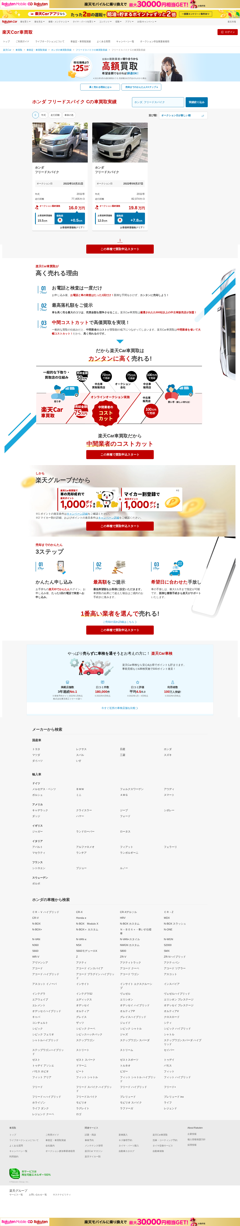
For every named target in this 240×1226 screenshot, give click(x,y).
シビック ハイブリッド (177, 1028)
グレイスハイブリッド (133, 1016)
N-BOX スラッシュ (175, 923)
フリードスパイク (86, 1096)
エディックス (84, 999)
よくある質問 (103, 41)
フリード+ (170, 1086)
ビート (80, 1071)
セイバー (169, 1049)
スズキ (168, 754)
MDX (167, 917)
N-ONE (168, 929)
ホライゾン (38, 1102)
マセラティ (38, 852)
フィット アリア (41, 1077)
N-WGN (168, 939)
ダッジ (36, 816)
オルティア (82, 1011)
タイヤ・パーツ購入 (129, 1145)
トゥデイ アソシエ (43, 1065)
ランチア (81, 852)
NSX (78, 945)
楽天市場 (232, 21)
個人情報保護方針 (197, 1139)
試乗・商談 (90, 1134)
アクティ (81, 962)
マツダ (36, 754)
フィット (169, 1071)
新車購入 (123, 1134)
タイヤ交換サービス (163, 1145)
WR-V (35, 956)
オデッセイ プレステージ (179, 1005)
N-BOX (36, 923)
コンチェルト (40, 1022)
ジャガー (37, 831)
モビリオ (81, 1102)
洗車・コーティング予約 (165, 1140)
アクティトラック (130, 962)
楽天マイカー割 (92, 1156)
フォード (125, 816)
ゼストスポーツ (129, 1059)
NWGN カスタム (130, 945)
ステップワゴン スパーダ (135, 1040)
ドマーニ (81, 1065)
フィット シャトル (87, 1077)
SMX (167, 950)
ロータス (125, 831)
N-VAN (36, 939)
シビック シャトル (131, 1028)
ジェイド (125, 1022)
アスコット (170, 974)
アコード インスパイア (89, 968)
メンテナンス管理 (94, 1145)
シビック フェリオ (43, 1034)
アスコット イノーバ (44, 983)
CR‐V (35, 917)
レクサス (81, 749)
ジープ (124, 810)
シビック (37, 1028)
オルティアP (127, 1011)
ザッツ (80, 1022)
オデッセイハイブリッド (46, 1011)
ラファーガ (126, 1108)
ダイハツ (37, 760)
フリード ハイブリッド (133, 1086)
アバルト (37, 846)
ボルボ (36, 883)
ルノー (124, 868)
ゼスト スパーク (85, 1059)
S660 (35, 950)
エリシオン (126, 999)
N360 (35, 945)
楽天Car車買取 (160, 1134)
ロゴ (78, 1114)
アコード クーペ (129, 968)
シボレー (169, 810)
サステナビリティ (62, 1194)
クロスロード (172, 1016)
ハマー (80, 816)
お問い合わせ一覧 (38, 1194)
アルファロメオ (85, 846)
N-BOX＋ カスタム (87, 929)
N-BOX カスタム (130, 923)
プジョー (81, 868)
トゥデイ (169, 1059)
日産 (122, 749)
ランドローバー (85, 831)
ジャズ (124, 1034)
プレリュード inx (174, 1096)
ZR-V (123, 956)
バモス (168, 1065)
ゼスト (36, 1059)
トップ (6, 41)
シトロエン (38, 868)
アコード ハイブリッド (45, 974)
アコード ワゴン (129, 974)
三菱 (122, 754)
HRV (122, 917)
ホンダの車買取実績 (61, 50)
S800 (123, 950)
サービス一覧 (16, 1194)
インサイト (82, 983)
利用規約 (13, 1156)
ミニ (78, 794)
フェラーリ (170, 846)
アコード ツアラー (175, 968)
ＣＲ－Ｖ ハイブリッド (45, 911)
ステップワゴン (85, 1040)
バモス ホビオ (40, 1071)
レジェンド (170, 1108)
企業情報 (192, 1134)
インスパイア (172, 983)
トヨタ (36, 749)
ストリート (82, 1049)
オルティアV (171, 1011)
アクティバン (172, 962)
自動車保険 (158, 1151)
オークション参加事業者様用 (154, 41)
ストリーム (126, 1049)
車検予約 (89, 1140)
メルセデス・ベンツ (44, 789)
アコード (37, 968)
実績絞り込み (197, 102)
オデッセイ (82, 1005)
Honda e (81, 917)
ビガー (124, 1071)
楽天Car (7, 50)
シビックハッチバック (89, 1034)
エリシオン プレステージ (179, 999)
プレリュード (128, 1096)
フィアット (126, 846)
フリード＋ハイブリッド (46, 1096)
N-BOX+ (37, 929)
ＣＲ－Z (168, 911)
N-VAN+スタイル (130, 939)
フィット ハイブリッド (177, 1077)
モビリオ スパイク (131, 1102)
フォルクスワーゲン (132, 789)
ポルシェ (37, 794)
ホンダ (168, 749)
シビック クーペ (85, 1028)
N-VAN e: (81, 939)
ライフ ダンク (40, 1108)
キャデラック (40, 810)
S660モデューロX (86, 950)
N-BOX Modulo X (87, 923)
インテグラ (38, 993)
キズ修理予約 (125, 1140)
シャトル (169, 1034)
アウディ (169, 789)
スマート (169, 794)
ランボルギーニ (129, 852)
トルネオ (125, 1065)
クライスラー (84, 810)
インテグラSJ (84, 993)
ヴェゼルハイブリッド (177, 993)
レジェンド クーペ (43, 1114)
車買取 (19, 50)
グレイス (81, 1016)
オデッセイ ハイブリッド (135, 1005)
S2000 (168, 945)
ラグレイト (82, 1108)
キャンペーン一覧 (125, 41)
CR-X (79, 911)
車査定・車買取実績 (80, 41)
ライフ (168, 1102)
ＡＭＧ (124, 794)
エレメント (38, 1005)
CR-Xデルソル (128, 911)
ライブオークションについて (49, 41)
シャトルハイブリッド (45, 1040)
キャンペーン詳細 (77, 513)
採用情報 (192, 1145)
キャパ (36, 1016)
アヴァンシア (40, 962)
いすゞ (80, 760)
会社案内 (50, 1145)
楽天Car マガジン (94, 1151)
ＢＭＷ (80, 789)
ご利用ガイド (22, 41)
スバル (80, 754)
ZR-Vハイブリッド (175, 956)
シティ (168, 1022)
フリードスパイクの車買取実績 (91, 50)
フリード (37, 1086)
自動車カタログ (126, 1151)
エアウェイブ (40, 999)
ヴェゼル (125, 993)
